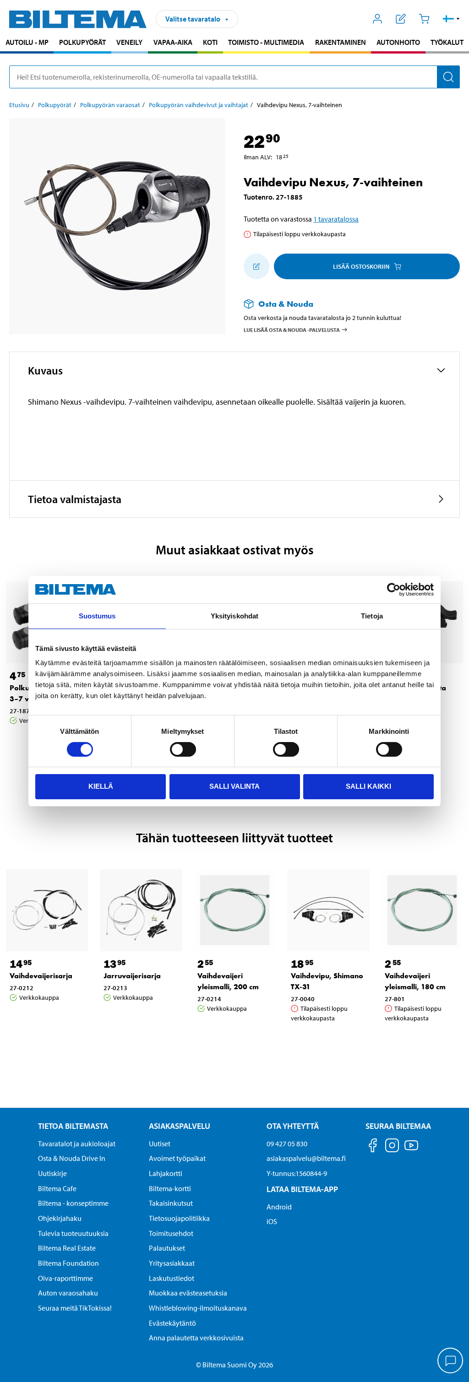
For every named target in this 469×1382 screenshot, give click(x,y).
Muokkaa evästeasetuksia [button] (188, 1292)
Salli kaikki (368, 786)
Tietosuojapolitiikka (179, 1218)
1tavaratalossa (336, 218)
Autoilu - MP (27, 42)
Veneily (129, 42)
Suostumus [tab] (97, 616)
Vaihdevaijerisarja (41, 976)
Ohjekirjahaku (60, 1218)
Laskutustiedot (171, 1278)
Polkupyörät (82, 42)
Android (279, 1206)
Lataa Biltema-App (302, 1189)
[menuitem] (27, 43)
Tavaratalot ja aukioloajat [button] (76, 1143)
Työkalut (447, 42)
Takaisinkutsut (171, 1203)
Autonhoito (398, 42)
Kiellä (100, 786)
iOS (272, 1221)
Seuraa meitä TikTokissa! (75, 1307)
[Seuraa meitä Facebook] (372, 1147)
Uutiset (159, 1143)
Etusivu (19, 105)
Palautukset (167, 1247)
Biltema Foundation (68, 1263)
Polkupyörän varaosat (110, 105)
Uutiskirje (52, 1173)
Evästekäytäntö (172, 1323)
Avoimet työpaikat (177, 1158)
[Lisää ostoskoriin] (256, 266)
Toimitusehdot (171, 1233)
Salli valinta (234, 786)
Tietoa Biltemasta (73, 1126)
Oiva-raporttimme (65, 1278)
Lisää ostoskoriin (361, 266)
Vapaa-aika (172, 42)
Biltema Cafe (57, 1188)
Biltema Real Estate (67, 1247)
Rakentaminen (340, 42)
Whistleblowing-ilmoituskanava (198, 1307)
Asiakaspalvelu (179, 1126)
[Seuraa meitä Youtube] (411, 1149)
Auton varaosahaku (68, 1292)
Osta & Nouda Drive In (71, 1158)
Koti (210, 42)
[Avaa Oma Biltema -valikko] (377, 19)
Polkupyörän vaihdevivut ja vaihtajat (198, 105)
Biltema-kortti (170, 1188)
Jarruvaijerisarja (132, 976)
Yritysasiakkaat (172, 1263)
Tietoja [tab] (372, 616)
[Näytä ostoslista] (401, 19)
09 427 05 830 (287, 1143)
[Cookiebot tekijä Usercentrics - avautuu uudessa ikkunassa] (394, 589)
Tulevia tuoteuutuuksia (73, 1233)
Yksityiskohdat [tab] (234, 616)
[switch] (183, 749)
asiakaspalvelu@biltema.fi (306, 1158)
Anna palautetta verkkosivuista (196, 1337)
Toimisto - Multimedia (266, 42)
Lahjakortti (165, 1173)
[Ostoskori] (424, 19)
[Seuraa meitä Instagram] (392, 1147)
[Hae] (448, 76)
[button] (451, 19)
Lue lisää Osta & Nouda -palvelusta (292, 329)
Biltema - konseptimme (73, 1203)
